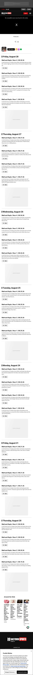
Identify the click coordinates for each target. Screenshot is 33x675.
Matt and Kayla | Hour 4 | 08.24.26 (13, 369)
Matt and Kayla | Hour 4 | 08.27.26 (13, 138)
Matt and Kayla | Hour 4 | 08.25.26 (13, 291)
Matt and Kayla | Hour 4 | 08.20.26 (13, 524)
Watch (23, 9)
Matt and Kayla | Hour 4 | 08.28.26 (13, 60)
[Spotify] (21, 49)
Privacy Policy (6, 664)
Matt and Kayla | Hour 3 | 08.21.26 (13, 460)
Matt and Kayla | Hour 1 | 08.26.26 (13, 253)
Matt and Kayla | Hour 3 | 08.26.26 (13, 228)
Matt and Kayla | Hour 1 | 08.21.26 (13, 486)
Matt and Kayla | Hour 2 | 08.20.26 (13, 550)
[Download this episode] (18, 41)
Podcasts (15, 36)
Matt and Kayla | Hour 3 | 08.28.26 (13, 73)
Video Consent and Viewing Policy (18, 666)
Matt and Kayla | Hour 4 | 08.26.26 (13, 215)
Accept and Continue (22, 672)
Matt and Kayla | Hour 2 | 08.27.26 (13, 164)
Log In (25, 13)
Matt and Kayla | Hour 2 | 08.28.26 (13, 86)
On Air (7, 9)
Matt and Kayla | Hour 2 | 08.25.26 (13, 317)
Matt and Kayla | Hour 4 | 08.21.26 (13, 447)
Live (4, 9)
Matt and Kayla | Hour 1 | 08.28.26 (13, 99)
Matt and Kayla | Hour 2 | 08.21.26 (13, 473)
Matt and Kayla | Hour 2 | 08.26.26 (13, 240)
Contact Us (16, 647)
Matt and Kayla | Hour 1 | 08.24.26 (13, 408)
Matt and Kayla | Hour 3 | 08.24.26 (13, 382)
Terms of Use (24, 663)
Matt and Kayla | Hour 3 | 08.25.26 (13, 304)
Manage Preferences (10, 672)
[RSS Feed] (16, 49)
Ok (31, 650)
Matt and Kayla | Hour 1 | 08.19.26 (13, 562)
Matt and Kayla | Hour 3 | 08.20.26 (13, 537)
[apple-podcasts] (19, 49)
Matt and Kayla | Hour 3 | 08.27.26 (13, 151)
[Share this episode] (15, 41)
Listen (29, 9)
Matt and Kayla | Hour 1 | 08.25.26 (13, 331)
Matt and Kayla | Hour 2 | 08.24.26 (13, 395)
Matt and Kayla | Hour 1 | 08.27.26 (13, 177)
